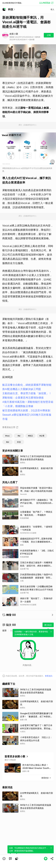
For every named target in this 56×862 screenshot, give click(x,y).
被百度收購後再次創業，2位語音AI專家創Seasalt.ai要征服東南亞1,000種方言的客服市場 (26, 414)
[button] (4, 858)
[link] (10, 858)
